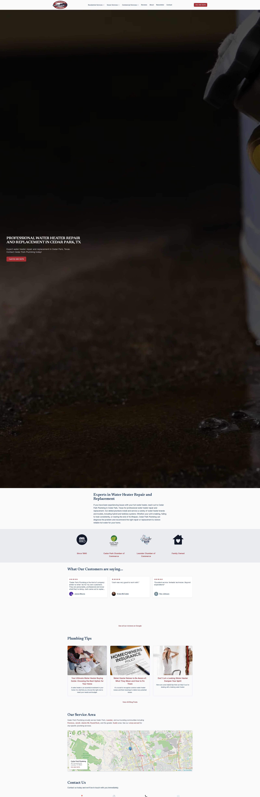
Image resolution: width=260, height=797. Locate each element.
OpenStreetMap (187, 770)
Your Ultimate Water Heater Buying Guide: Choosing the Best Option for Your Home (87, 681)
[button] (130, 749)
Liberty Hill (85, 723)
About (152, 5)
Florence (70, 723)
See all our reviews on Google (130, 626)
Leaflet (179, 770)
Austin (115, 723)
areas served (134, 723)
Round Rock (94, 723)
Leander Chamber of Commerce (146, 554)
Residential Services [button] (95, 5)
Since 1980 (82, 553)
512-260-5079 (201, 5)
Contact (169, 5)
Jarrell (77, 723)
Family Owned (178, 553)
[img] (130, 751)
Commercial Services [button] (129, 5)
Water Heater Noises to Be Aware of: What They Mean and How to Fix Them (130, 681)
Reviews (144, 5)
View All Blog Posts (130, 702)
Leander (109, 720)
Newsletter (160, 5)
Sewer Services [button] (112, 5)
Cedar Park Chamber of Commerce (114, 554)
